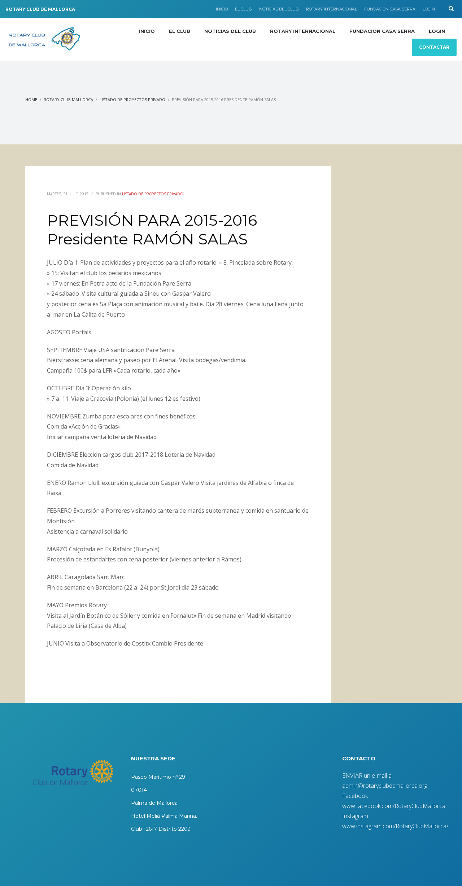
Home (31, 99)
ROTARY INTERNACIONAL (331, 9)
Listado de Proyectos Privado (132, 99)
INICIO (222, 9)
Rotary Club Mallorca (68, 99)
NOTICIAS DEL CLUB (279, 9)
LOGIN (429, 9)
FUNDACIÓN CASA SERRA (389, 9)
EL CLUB (243, 9)
